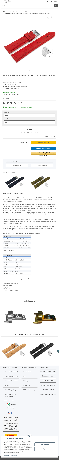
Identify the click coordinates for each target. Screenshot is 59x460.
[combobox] (29, 115)
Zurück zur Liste (7, 12)
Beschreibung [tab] (7, 193)
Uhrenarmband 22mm (48, 385)
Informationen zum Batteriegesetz (10, 395)
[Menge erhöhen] (26, 142)
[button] (44, 1)
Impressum (6, 455)
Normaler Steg (17, 165)
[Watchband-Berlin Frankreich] (12, 413)
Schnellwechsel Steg (42, 165)
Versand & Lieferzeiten (11, 381)
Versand (35, 132)
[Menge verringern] (5, 142)
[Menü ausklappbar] (2, 1)
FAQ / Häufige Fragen (11, 390)
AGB (24, 376)
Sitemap (25, 381)
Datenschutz (14, 455)
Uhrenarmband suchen (48, 394)
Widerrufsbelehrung (29, 390)
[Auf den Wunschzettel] (52, 18)
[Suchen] (56, 5)
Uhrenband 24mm (48, 390)
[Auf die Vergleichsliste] (48, 18)
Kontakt (7, 385)
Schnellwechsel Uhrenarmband (18, 86)
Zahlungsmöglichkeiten (11, 376)
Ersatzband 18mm (48, 376)
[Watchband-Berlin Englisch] (9, 413)
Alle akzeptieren (45, 444)
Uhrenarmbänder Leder (48, 371)
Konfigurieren (44, 449)
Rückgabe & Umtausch (11, 372)
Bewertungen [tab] (18, 193)
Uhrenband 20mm (48, 380)
